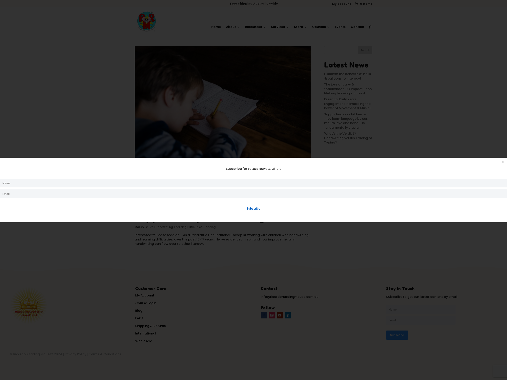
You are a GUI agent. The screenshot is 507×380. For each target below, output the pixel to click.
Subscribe (253, 208)
